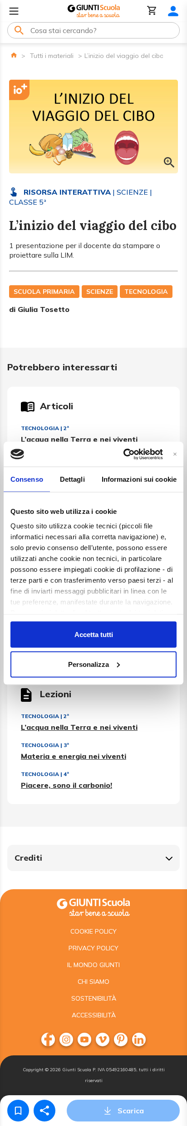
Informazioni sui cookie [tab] (139, 479)
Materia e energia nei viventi (73, 756)
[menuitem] (48, 1039)
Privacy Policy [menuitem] (93, 948)
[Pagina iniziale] (14, 55)
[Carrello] (152, 11)
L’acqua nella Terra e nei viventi (79, 439)
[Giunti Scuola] (94, 11)
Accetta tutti (93, 634)
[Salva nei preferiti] (18, 1110)
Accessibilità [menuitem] (94, 1015)
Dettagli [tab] (72, 479)
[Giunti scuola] (93, 906)
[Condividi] (44, 1110)
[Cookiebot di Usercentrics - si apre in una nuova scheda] (123, 454)
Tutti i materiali (52, 56)
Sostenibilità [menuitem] (93, 998)
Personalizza (88, 664)
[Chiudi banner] (175, 453)
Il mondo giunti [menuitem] (93, 965)
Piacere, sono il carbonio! (66, 785)
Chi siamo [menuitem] (93, 981)
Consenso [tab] (26, 479)
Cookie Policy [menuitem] (93, 931)
